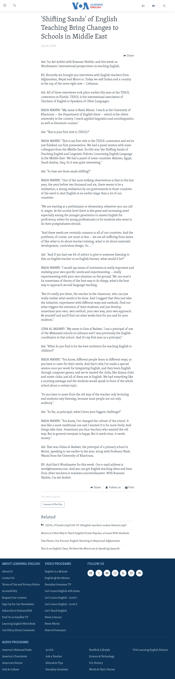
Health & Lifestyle (99, 650)
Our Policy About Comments (18, 630)
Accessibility (9, 591)
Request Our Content (14, 597)
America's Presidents (14, 656)
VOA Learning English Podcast (150, 650)
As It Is (49, 650)
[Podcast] (131, 573)
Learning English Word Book (18, 623)
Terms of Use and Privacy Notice (21, 584)
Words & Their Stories (102, 669)
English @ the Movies (57, 578)
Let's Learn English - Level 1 (61, 597)
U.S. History (96, 663)
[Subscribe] (139, 573)
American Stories (12, 663)
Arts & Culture (10, 669)
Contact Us (8, 578)
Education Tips (54, 663)
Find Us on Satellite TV (15, 617)
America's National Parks (17, 650)
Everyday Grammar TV (58, 584)
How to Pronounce (55, 630)
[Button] (128, 56)
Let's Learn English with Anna (62, 591)
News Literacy (53, 617)
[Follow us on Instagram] (115, 573)
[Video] (154, 6)
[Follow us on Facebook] (91, 573)
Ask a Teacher (54, 656)
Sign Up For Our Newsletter (18, 604)
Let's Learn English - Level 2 (61, 604)
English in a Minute (56, 571)
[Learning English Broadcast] (143, 6)
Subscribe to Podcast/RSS (17, 610)
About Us (7, 571)
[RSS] (123, 573)
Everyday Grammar (57, 669)
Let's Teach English (56, 610)
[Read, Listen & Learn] (164, 6)
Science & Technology (101, 656)
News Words (52, 623)
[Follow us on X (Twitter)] (99, 573)
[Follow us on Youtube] (107, 573)
